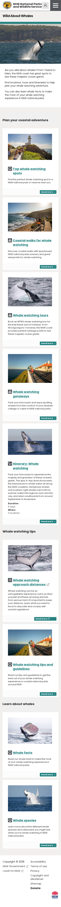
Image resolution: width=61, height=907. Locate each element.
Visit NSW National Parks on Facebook (6, 901)
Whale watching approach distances (29, 582)
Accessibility (38, 861)
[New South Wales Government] (55, 894)
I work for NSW (11, 871)
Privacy (34, 871)
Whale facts (22, 753)
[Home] (7, 5)
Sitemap (35, 883)
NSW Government (14, 866)
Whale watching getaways (26, 394)
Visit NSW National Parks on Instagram (13, 901)
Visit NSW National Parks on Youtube (20, 901)
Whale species (24, 820)
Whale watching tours (30, 315)
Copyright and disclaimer (39, 877)
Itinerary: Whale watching (26, 466)
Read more (47, 192)
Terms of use (38, 866)
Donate (35, 888)
